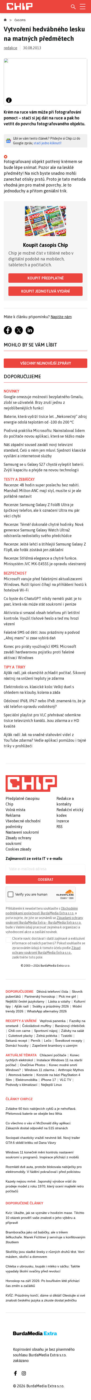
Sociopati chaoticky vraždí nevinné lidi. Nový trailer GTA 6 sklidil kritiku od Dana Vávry (43, 1140)
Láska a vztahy (59, 1001)
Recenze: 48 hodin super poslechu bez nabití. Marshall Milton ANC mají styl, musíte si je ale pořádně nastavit (42, 490)
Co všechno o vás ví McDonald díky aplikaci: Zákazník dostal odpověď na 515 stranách (38, 1125)
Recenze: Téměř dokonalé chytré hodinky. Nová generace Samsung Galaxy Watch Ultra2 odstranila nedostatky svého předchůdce (43, 530)
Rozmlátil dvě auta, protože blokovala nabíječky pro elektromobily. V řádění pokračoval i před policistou (44, 1169)
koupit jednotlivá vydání (45, 291)
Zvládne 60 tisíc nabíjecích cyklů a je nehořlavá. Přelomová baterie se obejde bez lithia (41, 1111)
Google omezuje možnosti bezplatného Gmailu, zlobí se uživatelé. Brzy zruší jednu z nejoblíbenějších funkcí (43, 402)
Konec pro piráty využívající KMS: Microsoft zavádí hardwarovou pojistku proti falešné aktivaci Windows (40, 652)
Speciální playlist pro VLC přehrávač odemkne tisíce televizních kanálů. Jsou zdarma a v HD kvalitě (42, 720)
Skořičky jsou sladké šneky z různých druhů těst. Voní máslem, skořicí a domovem (45, 1254)
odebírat (45, 879)
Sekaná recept (16, 1040)
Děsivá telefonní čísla (52, 991)
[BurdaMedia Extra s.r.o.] (31, 783)
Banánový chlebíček (70, 1026)
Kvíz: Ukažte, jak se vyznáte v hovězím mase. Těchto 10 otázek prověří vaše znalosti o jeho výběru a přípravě (45, 1218)
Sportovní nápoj (45, 1031)
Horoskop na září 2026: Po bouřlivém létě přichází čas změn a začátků (43, 1283)
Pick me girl (67, 996)
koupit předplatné (46, 278)
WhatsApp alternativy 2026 (47, 1011)
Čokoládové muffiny (36, 1026)
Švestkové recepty (68, 1040)
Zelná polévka (46, 1036)
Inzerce (62, 821)
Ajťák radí (21, 1006)
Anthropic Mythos (71, 1070)
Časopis (20, 20)
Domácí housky (17, 1045)
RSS (59, 826)
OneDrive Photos (32, 1065)
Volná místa (15, 810)
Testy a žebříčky (19, 479)
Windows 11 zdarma (39, 1070)
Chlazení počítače (53, 1055)
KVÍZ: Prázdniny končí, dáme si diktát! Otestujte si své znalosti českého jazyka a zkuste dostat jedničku (45, 1297)
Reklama (13, 815)
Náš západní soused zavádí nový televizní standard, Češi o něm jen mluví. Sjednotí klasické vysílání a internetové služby (45, 450)
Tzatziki (66, 1036)
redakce (10, 48)
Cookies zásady (18, 849)
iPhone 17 (48, 1080)
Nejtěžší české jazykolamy (25, 1001)
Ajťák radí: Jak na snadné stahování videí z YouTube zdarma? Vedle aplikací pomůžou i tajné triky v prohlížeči (45, 740)
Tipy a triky (14, 667)
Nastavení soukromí (22, 832)
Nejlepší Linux (51, 1085)
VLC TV (65, 1080)
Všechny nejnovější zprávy (45, 363)
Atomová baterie (20, 1075)
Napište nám (61, 317)
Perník (35, 1040)
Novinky (11, 391)
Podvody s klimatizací (21, 1085)
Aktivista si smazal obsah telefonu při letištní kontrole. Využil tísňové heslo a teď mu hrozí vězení (42, 618)
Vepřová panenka (53, 1021)
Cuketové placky (20, 1036)
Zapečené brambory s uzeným (54, 1045)
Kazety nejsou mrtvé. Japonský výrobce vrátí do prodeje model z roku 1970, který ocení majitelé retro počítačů (45, 1186)
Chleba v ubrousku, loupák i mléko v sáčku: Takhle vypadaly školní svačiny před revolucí (43, 1268)
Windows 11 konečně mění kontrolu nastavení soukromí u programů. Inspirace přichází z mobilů (42, 1154)
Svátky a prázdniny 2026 (50, 1006)
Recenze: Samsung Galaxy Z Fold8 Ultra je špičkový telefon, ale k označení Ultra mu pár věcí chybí (42, 510)
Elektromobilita (26, 1080)
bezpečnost (15, 573)
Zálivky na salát (72, 1031)
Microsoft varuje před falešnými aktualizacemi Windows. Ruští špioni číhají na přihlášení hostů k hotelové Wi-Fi (45, 584)
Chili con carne (19, 1031)
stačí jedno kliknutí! (47, 143)
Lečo (47, 1040)
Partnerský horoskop (39, 996)
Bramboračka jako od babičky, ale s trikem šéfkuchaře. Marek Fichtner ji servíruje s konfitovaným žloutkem (45, 1237)
